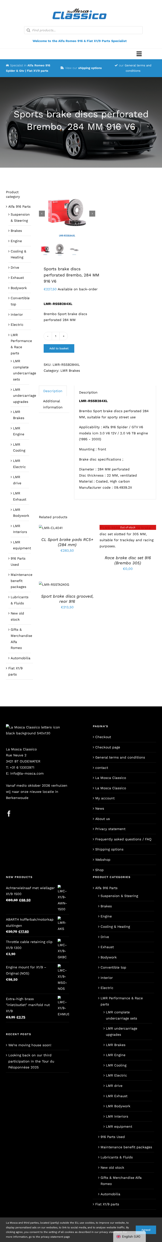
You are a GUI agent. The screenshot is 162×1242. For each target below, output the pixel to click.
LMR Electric (116, 1075)
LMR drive (114, 1086)
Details (127, 538)
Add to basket (59, 348)
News (99, 808)
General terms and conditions (120, 757)
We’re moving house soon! (29, 1045)
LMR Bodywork (118, 1106)
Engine (16, 241)
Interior (17, 314)
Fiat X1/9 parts (107, 1204)
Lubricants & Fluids (117, 1157)
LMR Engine (115, 1055)
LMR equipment (119, 1126)
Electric (17, 325)
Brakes (16, 231)
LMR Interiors (117, 1116)
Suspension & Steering (119, 896)
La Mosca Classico (110, 778)
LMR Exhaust (116, 1096)
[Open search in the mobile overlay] (83, 30)
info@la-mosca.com (27, 773)
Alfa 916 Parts (19, 206)
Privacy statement (110, 829)
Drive (15, 267)
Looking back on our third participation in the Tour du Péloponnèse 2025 (31, 1061)
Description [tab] (52, 391)
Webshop (102, 860)
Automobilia (20, 658)
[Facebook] (9, 814)
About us (102, 819)
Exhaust (17, 278)
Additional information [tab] (53, 404)
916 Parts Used (113, 1137)
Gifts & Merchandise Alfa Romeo (121, 1181)
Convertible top (113, 967)
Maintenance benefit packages (21, 581)
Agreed (145, 1229)
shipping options (90, 68)
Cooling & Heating (115, 927)
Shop (99, 870)
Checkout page (107, 747)
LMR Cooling (116, 1065)
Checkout (103, 737)
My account (105, 798)
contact (101, 768)
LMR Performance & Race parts (122, 1001)
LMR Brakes (70, 371)
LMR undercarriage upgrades (24, 396)
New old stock (112, 1167)
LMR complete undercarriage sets (121, 1015)
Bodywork (19, 288)
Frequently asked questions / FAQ (123, 839)
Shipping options (109, 849)
